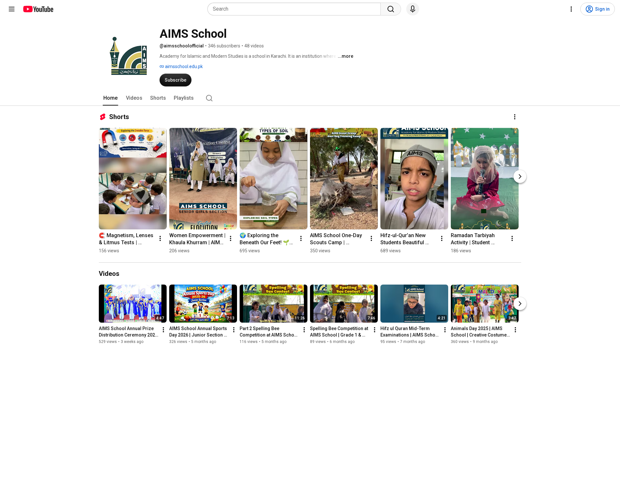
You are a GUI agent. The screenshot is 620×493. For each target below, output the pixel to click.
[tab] (110, 98)
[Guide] (12, 9)
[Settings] (571, 9)
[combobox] (296, 9)
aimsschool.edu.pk (183, 66)
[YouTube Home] (38, 9)
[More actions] (514, 116)
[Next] (519, 176)
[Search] (390, 9)
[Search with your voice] (412, 9)
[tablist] (310, 98)
